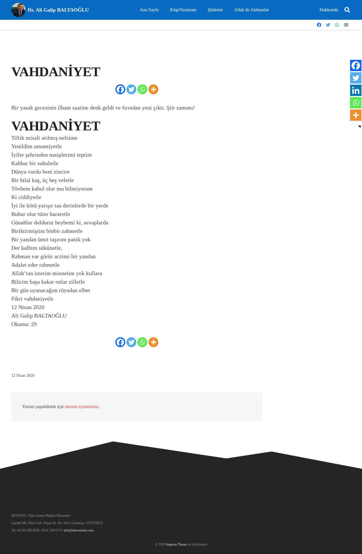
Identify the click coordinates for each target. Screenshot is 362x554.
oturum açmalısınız (81, 406)
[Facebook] (319, 24)
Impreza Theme (176, 544)
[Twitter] (328, 24)
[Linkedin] (355, 90)
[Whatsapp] (142, 89)
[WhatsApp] (337, 24)
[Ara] (347, 10)
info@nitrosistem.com (78, 530)
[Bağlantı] (18, 10)
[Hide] (359, 126)
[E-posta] (346, 24)
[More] (153, 89)
